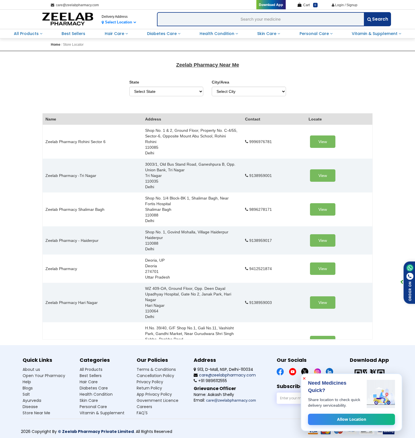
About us (31, 369)
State (134, 82)
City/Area (220, 82)
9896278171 (260, 209)
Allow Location (351, 419)
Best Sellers (73, 33)
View (322, 141)
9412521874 (260, 268)
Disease (30, 406)
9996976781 (260, 141)
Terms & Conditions (156, 369)
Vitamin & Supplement (375, 33)
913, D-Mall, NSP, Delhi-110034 (225, 369)
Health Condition (217, 33)
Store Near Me (36, 413)
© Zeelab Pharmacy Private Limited (96, 431)
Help (27, 382)
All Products (27, 33)
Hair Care (115, 33)
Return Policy (149, 388)
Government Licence (157, 400)
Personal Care (315, 33)
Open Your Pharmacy (44, 375)
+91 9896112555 (212, 381)
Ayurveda (32, 400)
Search (380, 19)
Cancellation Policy (155, 375)
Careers (144, 406)
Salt (26, 394)
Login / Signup (345, 5)
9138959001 (260, 175)
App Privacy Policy (154, 394)
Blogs (28, 388)
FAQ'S (142, 413)
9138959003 (260, 302)
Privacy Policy (150, 382)
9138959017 (260, 240)
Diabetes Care (162, 33)
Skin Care (267, 33)
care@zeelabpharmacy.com (76, 5)
